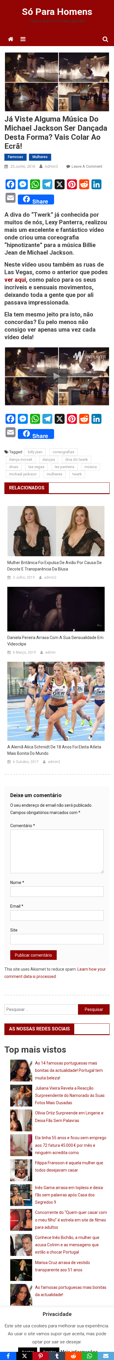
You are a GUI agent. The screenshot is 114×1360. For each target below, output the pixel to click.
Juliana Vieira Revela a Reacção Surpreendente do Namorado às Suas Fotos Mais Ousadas (70, 1095)
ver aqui (15, 279)
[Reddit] (73, 1356)
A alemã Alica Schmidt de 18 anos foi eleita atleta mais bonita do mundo (54, 750)
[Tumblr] (57, 1356)
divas (13, 467)
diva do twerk (76, 459)
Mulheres (40, 157)
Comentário (22, 825)
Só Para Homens (57, 11)
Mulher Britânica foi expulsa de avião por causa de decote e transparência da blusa (54, 565)
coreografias (63, 452)
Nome (17, 882)
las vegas (36, 467)
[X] (24, 1356)
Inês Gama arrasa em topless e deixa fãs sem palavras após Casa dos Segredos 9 (69, 1195)
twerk (77, 474)
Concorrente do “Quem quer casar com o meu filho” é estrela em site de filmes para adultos (71, 1219)
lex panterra (64, 467)
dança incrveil (20, 459)
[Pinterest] (40, 1356)
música (90, 467)
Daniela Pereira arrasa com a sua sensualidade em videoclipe (55, 640)
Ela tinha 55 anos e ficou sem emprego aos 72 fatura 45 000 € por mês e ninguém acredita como (70, 1145)
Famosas (15, 157)
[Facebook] (8, 1356)
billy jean (35, 452)
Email (16, 906)
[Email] (106, 1356)
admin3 (51, 166)
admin (50, 652)
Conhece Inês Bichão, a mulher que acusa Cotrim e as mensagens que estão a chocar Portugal (67, 1244)
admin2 (50, 577)
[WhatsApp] (90, 1356)
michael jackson (23, 474)
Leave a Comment (87, 166)
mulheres (54, 474)
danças (48, 459)
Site (14, 930)
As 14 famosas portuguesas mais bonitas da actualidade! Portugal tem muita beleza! (69, 1070)
